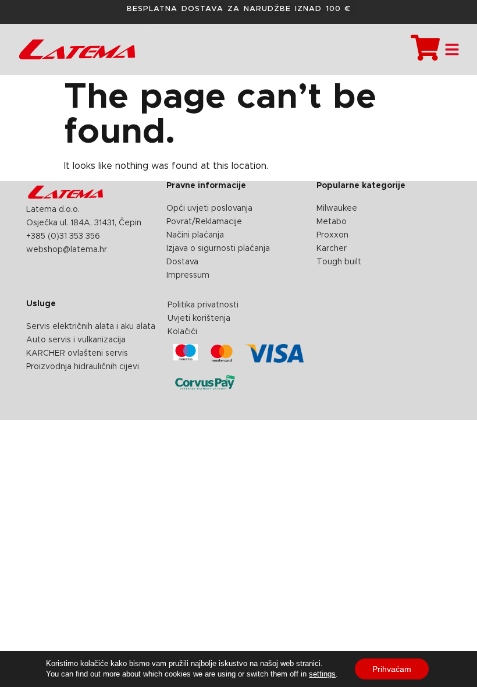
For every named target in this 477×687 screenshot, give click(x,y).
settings (322, 674)
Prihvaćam (391, 669)
